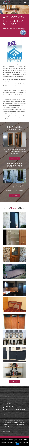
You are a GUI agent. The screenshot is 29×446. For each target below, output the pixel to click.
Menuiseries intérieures (10, 393)
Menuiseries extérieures (10, 395)
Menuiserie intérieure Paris (8, 429)
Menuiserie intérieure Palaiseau (19, 426)
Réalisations (7, 397)
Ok (17, 444)
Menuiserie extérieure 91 (8, 422)
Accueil (6, 391)
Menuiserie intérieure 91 (13, 424)
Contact (6, 399)
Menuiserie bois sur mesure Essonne (15, 420)
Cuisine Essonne (6, 418)
